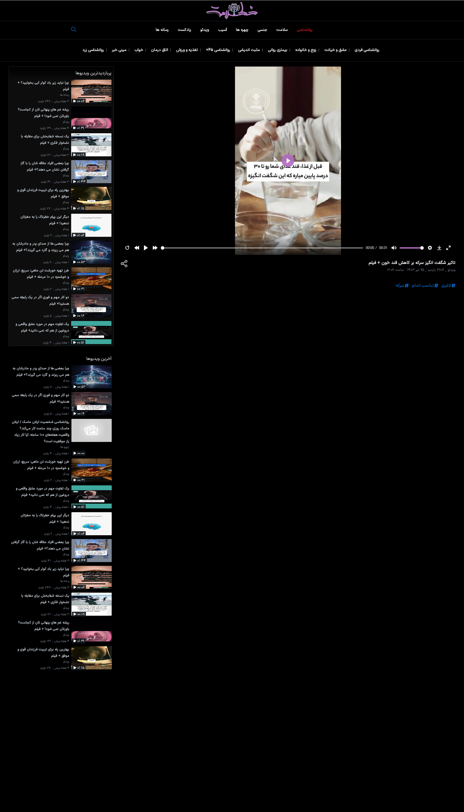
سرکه (400, 285)
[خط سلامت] (232, 10)
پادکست (185, 30)
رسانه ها (163, 30)
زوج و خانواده (306, 50)
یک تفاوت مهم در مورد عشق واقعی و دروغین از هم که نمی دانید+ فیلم (42, 327)
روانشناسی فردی (367, 50)
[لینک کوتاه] (124, 265)
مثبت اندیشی (249, 50)
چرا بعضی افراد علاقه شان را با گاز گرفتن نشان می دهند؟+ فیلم (44, 166)
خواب (139, 50)
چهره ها (242, 30)
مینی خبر (120, 50)
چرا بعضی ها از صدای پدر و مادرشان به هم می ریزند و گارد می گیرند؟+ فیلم (40, 247)
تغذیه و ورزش (187, 50)
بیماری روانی (278, 50)
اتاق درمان (160, 50)
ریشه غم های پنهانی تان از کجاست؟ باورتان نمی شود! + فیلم (43, 113)
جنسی (263, 30)
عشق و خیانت (336, 50)
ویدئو (205, 30)
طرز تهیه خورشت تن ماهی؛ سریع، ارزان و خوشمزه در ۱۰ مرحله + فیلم (41, 273)
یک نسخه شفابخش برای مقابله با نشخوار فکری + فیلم (45, 139)
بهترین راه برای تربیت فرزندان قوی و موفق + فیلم (43, 193)
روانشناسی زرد (93, 50)
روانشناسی (305, 30)
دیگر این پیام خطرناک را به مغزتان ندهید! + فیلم (44, 220)
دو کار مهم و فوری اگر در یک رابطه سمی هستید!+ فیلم (40, 300)
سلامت (282, 30)
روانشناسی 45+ (218, 50)
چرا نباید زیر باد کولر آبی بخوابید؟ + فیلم (43, 86)
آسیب (223, 30)
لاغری (446, 285)
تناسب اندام (423, 285)
